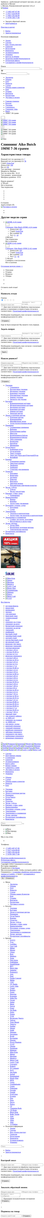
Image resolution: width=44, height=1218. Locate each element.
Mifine (12, 948)
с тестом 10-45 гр (12, 710)
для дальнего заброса (13, 716)
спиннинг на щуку (12, 624)
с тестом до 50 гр (12, 696)
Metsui (12, 1054)
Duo (11, 1098)
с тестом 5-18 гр (11, 684)
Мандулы (13, 433)
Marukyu (13, 1058)
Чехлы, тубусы (11, 487)
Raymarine (14, 1038)
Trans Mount (14, 1022)
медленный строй (12, 642)
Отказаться (10, 878)
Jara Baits (13, 1072)
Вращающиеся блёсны (18, 437)
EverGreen (14, 1094)
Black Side (14, 968)
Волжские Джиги (16, 1018)
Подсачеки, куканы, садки (15, 505)
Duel (11, 976)
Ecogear (13, 1096)
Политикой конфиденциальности (26, 311)
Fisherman (13, 1088)
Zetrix (12, 1012)
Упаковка (9, 54)
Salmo (12, 1002)
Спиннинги (14, 387)
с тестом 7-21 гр (11, 700)
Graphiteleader (15, 1084)
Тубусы (13, 489)
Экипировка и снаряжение (15, 517)
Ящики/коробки (11, 497)
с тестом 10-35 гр (12, 698)
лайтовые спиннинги (13, 732)
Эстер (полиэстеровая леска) (21, 423)
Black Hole (14, 1112)
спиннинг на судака (13, 622)
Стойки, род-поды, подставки (21, 519)
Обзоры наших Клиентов (19, 894)
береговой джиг (11, 616)
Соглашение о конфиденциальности (19, 62)
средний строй (11, 638)
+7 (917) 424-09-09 (12, 850)
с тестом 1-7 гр (11, 666)
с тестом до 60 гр (12, 674)
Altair (12, 1118)
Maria (12, 1004)
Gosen (12, 1086)
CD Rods (13, 1110)
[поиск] (23, 823)
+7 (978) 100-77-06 (12, 854)
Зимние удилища (16, 397)
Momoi (12, 950)
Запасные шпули (16, 413)
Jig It (11, 1070)
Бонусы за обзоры (12, 56)
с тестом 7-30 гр (11, 712)
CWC (12, 982)
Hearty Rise (14, 1078)
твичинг (8, 612)
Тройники (14, 467)
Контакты (9, 93)
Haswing (13, 994)
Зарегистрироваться (13, 33)
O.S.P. (12, 1044)
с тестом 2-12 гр (11, 680)
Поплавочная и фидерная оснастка (23, 485)
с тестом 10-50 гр (12, 682)
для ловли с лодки (12, 724)
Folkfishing (14, 962)
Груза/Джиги (10, 447)
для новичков (10, 614)
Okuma (12, 1046)
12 (15, 256)
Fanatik (12, 1092)
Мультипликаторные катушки (21, 405)
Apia (11, 1116)
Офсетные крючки (17, 463)
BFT (11, 966)
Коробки (13, 501)
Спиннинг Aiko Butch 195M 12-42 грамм (21, 248)
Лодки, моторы (11, 523)
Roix (11, 954)
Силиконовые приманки (19, 427)
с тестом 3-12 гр (11, 692)
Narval (12, 1006)
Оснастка (9, 471)
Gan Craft (13, 946)
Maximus (13, 1056)
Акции (8, 40)
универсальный (11, 618)
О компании (10, 758)
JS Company (14, 1068)
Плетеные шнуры (16, 417)
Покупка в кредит (8, 27)
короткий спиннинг (13, 726)
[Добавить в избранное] (3, 117)
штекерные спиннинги (14, 738)
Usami (12, 988)
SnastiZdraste (15, 964)
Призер (13, 1040)
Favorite (13, 1090)
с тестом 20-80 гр (12, 702)
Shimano (13, 1032)
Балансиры (14, 441)
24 (17, 235)
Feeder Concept (15, 978)
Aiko (12, 1122)
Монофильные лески (18, 421)
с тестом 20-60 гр (12, 706)
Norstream (13, 1048)
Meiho (12, 980)
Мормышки (14, 445)
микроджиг (9, 608)
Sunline (12, 1026)
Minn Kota (14, 1052)
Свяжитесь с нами (12, 768)
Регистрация (10, 48)
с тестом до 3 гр (11, 664)
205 (20, 229)
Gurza (12, 1082)
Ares (11, 974)
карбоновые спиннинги (14, 736)
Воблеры (13, 429)
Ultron (12, 952)
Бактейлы (13, 443)
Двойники (14, 465)
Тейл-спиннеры (16, 439)
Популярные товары (13, 756)
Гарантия (9, 46)
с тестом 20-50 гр (12, 704)
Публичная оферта (12, 60)
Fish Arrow (14, 960)
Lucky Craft (14, 1062)
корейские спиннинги (13, 730)
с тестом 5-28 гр (11, 658)
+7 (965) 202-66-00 (12, 852)
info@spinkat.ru (11, 23)
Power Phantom (15, 1042)
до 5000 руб (9, 718)
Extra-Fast (10, 163)
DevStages (16, 868)
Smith (12, 1030)
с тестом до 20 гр (12, 690)
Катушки (8, 401)
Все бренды (5, 602)
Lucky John (14, 986)
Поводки (13, 479)
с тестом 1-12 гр (11, 670)
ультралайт (9, 630)
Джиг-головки (15, 453)
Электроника (10, 511)
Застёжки (13, 477)
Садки (12, 509)
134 (21, 254)
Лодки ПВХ (14, 525)
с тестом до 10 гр (12, 660)
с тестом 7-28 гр (11, 686)
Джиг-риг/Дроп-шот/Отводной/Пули (24, 455)
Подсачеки (14, 507)
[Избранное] (2, 71)
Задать (4, 352)
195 (20, 250)
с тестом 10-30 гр (12, 652)
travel (7, 620)
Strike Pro (13, 998)
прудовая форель (11, 606)
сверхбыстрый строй (13, 636)
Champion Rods (16, 1108)
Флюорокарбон (16, 419)
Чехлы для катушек (17, 491)
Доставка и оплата (12, 97)
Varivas (12, 1020)
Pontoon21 (14, 972)
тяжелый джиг (11, 714)
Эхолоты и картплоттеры (19, 513)
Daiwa (12, 1104)
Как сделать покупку (13, 44)
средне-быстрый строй (14, 640)
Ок (3, 878)
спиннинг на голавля (13, 720)
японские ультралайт (13, 646)
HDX (12, 1080)
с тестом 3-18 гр (11, 678)
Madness (13, 956)
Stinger (12, 1028)
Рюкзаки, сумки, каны (14, 493)
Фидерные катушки (17, 407)
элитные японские (12, 648)
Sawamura (13, 1034)
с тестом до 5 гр (11, 654)
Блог (7, 89)
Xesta (12, 958)
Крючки (8, 459)
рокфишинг (9, 632)
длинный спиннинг (13, 728)
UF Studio (13, 984)
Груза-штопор (15, 451)
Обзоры (8, 79)
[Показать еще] (2, 742)
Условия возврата (12, 52)
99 (8, 167)
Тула (11, 942)
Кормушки (14, 475)
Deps (12, 1100)
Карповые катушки (17, 409)
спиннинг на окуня (12, 628)
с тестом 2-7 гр (11, 708)
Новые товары (11, 766)
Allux (12, 1120)
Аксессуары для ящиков (19, 503)
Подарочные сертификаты (15, 531)
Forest (12, 992)
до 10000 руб (10, 722)
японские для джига (13, 644)
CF (11, 1106)
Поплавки (14, 473)
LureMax (13, 944)
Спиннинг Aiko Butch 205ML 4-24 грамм (21, 227)
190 (11, 165)
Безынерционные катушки (20, 403)
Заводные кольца (16, 483)
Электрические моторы (19, 529)
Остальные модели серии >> (12, 266)
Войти (7, 31)
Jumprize (13, 970)
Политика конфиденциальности (17, 58)
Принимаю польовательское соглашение (19, 1199)
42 (18, 256)
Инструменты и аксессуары (20, 521)
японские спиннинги (13, 656)
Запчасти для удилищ (18, 399)
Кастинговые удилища (18, 389)
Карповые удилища (17, 393)
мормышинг (10, 610)
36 (25, 161)
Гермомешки (15, 495)
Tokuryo (13, 1024)
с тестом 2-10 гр (11, 672)
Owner (12, 1000)
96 (21, 233)
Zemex (12, 1014)
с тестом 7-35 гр (11, 694)
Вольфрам (14, 457)
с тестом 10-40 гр (12, 668)
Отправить (5, 321)
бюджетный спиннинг (14, 626)
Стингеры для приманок (19, 469)
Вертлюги (14, 481)
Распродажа (10, 95)
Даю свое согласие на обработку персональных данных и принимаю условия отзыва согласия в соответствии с (20, 309)
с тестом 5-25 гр (11, 662)
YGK (12, 1016)
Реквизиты (9, 50)
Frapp (12, 1008)
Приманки (9, 425)
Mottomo (13, 1050)
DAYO (12, 940)
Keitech (12, 1066)
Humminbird (14, 1076)
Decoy (12, 1102)
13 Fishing (13, 1124)
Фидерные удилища (17, 391)
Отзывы (8, 91)
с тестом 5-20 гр (11, 676)
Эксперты (9, 77)
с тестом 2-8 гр (11, 688)
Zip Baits (13, 1010)
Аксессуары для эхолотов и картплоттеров (26, 515)
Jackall (12, 1074)
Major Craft (14, 1060)
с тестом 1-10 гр (11, 650)
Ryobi (12, 1036)
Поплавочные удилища (19, 395)
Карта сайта (10, 764)
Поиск (3, 66)
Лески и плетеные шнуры (15, 415)
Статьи (8, 85)
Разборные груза (16, 449)
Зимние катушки (16, 411)
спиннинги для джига (13, 734)
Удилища (8, 385)
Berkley (13, 990)
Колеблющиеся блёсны (19, 435)
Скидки (8, 42)
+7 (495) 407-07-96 (12, 848)
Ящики (12, 499)
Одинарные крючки (17, 461)
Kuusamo (13, 996)
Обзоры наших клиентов (15, 87)
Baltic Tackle (14, 1114)
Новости (8, 83)
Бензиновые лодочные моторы (22, 527)
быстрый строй (11, 634)
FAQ (7, 81)
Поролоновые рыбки (18, 431)
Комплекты (9, 533)
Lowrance (13, 1064)
